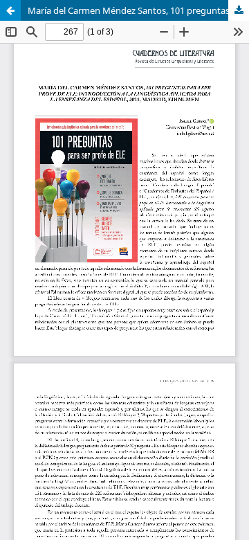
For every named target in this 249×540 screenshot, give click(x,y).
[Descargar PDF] (238, 10)
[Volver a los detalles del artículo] (10, 10)
